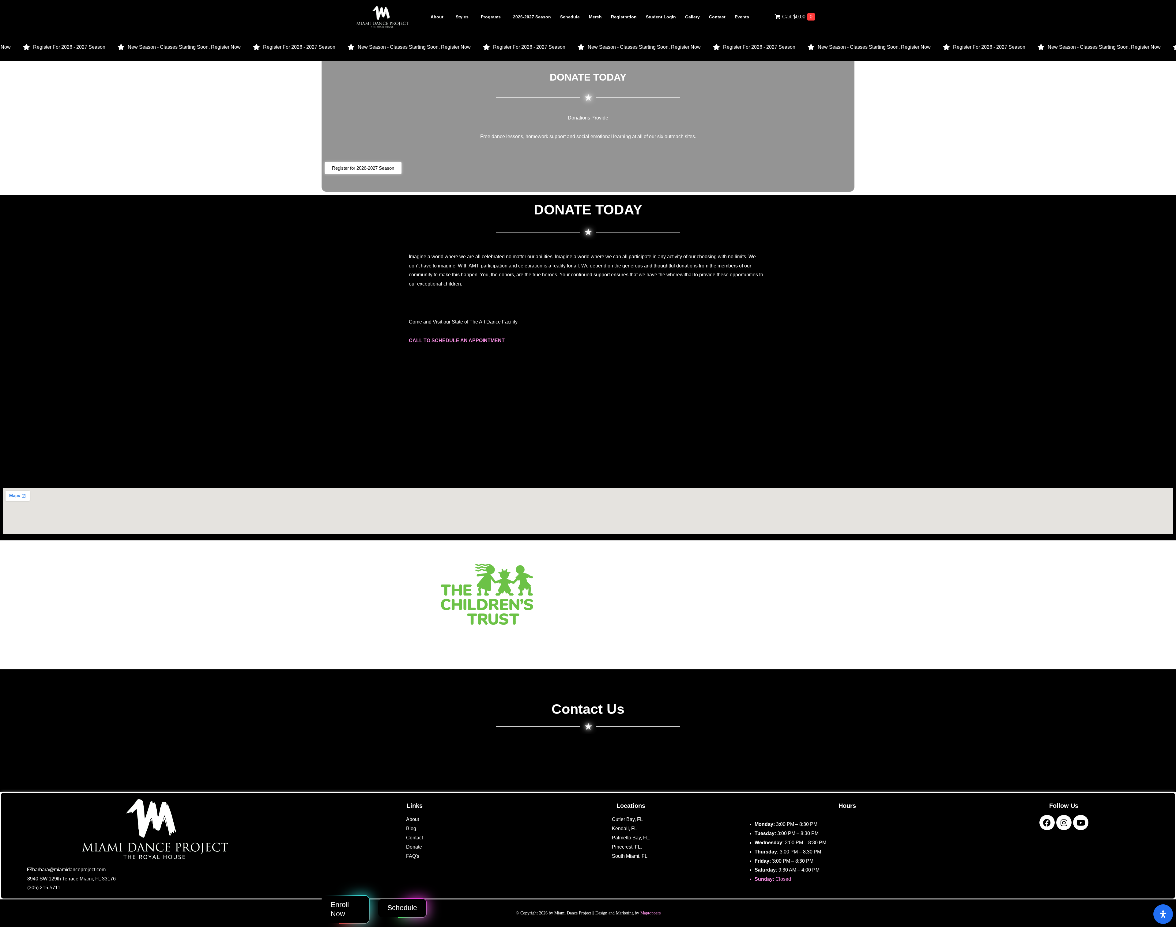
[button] (438, 17)
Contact (717, 16)
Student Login (661, 16)
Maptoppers (650, 913)
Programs (491, 16)
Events (742, 16)
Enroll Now (340, 909)
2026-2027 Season (532, 16)
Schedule (570, 16)
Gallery (692, 16)
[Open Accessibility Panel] (1163, 914)
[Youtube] (1080, 822)
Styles (462, 16)
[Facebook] (1047, 822)
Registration (624, 16)
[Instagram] (1064, 822)
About (437, 16)
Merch (595, 16)
